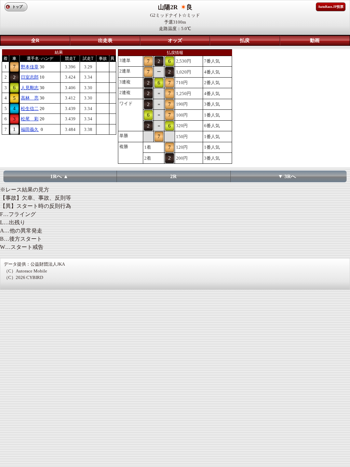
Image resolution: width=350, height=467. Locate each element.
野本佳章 (30, 66)
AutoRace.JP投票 (331, 7)
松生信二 (30, 108)
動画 (315, 40)
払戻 (245, 40)
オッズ (175, 40)
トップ (17, 7)
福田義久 (30, 129)
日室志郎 (30, 77)
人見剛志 (30, 87)
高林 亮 (30, 98)
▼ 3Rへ (287, 176)
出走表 (105, 40)
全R (35, 40)
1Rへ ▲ (59, 176)
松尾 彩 (30, 118)
